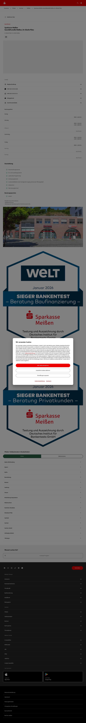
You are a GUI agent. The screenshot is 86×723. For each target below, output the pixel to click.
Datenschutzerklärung (30, 353)
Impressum (48, 381)
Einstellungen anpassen (43, 375)
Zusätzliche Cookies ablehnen (43, 370)
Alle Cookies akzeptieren (43, 365)
